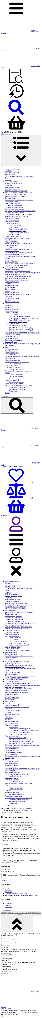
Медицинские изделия (17, 389)
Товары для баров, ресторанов (15, 196)
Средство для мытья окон (14, 205)
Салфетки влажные (11, 338)
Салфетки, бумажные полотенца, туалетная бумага (22, 333)
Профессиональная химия (14, 267)
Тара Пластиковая (11, 240)
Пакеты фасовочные (12, 323)
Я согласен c (20, 949)
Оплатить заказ (6, 910)
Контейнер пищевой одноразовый (17, 294)
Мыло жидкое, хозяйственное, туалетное (19, 200)
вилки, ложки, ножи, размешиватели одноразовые (22, 273)
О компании (9, 903)
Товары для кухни (11, 262)
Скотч (7, 178)
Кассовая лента (10, 174)
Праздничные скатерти (13, 236)
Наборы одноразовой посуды (15, 274)
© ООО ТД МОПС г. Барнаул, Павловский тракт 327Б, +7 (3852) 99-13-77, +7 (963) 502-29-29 (21, 913)
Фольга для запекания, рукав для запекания (20, 263)
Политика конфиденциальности (16, 893)
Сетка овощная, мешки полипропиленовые (20, 256)
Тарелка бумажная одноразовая (16, 278)
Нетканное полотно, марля (14, 254)
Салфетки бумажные (12, 336)
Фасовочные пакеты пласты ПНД (21, 327)
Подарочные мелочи (12, 222)
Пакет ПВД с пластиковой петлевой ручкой (24, 318)
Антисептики (13, 391)
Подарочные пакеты (12, 223)
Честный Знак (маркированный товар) (18, 385)
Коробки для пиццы (12, 285)
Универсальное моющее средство (16, 216)
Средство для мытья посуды (14, 209)
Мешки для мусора (11, 309)
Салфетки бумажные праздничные (17, 238)
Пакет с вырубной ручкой (18, 229)
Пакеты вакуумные (11, 311)
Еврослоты (9, 305)
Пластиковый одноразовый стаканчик (18, 276)
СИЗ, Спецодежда (11, 182)
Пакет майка (13, 227)
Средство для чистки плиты (14, 212)
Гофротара (8, 283)
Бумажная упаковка (12, 282)
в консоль (12, 860)
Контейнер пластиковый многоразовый (19, 243)
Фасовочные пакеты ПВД (18, 325)
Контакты (8, 892)
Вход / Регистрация (25, 808)
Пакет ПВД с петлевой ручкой (19, 316)
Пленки (7, 291)
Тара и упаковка (10, 289)
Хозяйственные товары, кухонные (17, 249)
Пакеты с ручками (11, 313)
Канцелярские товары (12, 169)
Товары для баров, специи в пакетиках (18, 192)
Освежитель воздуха (12, 202)
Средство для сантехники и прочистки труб (20, 211)
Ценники (8, 180)
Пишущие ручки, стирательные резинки (19, 176)
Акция (7, 393)
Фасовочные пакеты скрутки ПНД (21, 331)
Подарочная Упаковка (12, 218)
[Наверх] (17, 924)
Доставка (8, 890)
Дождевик (8, 185)
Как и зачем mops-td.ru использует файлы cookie (21, 895)
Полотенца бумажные (12, 334)
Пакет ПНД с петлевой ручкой (19, 320)
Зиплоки (8, 307)
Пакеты (7, 303)
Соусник (8, 300)
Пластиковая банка (11, 245)
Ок (2, 1016)
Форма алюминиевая (12, 302)
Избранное (5, 808)
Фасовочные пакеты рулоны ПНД (21, 329)
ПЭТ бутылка (9, 247)
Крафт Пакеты (10, 287)
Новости (8, 905)
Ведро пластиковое (11, 242)
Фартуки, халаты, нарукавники (16, 191)
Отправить (5, 955)
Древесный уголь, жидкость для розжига (19, 252)
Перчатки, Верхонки (12, 189)
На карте (4, 880)
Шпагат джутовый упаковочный (16, 265)
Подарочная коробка (12, 220)
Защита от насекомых (12, 187)
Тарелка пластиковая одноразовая (16, 280)
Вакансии (8, 907)
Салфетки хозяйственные (14, 340)
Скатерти (8, 258)
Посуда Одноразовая (12, 269)
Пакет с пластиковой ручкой (19, 232)
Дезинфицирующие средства (19, 387)
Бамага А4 (8, 171)
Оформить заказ (6, 134)
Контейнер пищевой (12, 293)
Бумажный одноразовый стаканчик (17, 271)
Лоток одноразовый (12, 298)
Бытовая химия (10, 198)
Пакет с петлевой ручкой (17, 231)
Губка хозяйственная (12, 251)
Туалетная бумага (11, 342)
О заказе (8, 888)
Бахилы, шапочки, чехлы (13, 183)
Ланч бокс (8, 296)
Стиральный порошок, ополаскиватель (18, 214)
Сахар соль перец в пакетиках (15, 194)
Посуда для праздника (12, 234)
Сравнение (14, 808)
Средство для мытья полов (14, 207)
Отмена (12, 955)
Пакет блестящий (15, 225)
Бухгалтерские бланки (12, 172)
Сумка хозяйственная (12, 260)
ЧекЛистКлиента (15, 364)
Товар (7, 347)
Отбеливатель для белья (13, 203)
